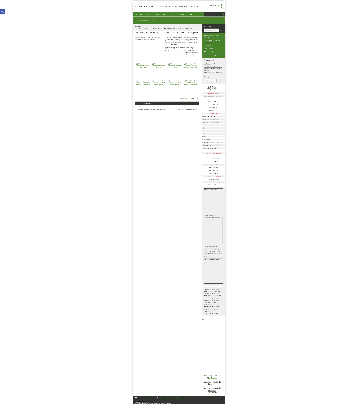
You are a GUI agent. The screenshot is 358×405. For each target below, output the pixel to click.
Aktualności (148, 28)
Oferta (156, 14)
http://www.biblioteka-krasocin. (213, 383)
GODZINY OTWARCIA (212, 88)
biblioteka (184, 98)
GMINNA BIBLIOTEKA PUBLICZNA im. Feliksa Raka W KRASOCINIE (166, 7)
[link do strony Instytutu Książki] (213, 200)
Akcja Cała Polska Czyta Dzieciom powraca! (187, 109)
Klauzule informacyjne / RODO (213, 55)
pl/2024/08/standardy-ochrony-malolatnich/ (213, 390)
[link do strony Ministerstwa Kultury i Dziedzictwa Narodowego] (213, 229)
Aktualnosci (138, 14)
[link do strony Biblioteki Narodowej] (213, 271)
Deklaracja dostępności (210, 51)
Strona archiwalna (209, 48)
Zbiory (164, 14)
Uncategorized (147, 103)
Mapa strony (207, 45)
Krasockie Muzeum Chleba (146, 20)
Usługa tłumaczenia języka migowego (211, 36)
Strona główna (138, 28)
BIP (191, 14)
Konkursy (183, 14)
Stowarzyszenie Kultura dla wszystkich (212, 41)
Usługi (173, 14)
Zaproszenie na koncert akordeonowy (213, 72)
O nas (147, 14)
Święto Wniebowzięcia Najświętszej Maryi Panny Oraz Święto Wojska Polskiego (213, 68)
